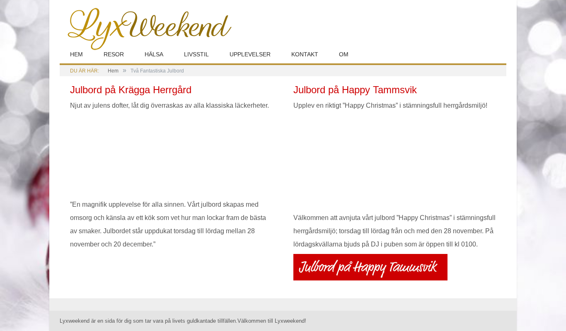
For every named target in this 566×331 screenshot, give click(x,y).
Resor (114, 54)
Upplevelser (250, 54)
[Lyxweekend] (146, 27)
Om (343, 54)
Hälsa (154, 54)
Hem (76, 54)
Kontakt (304, 54)
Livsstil (196, 54)
